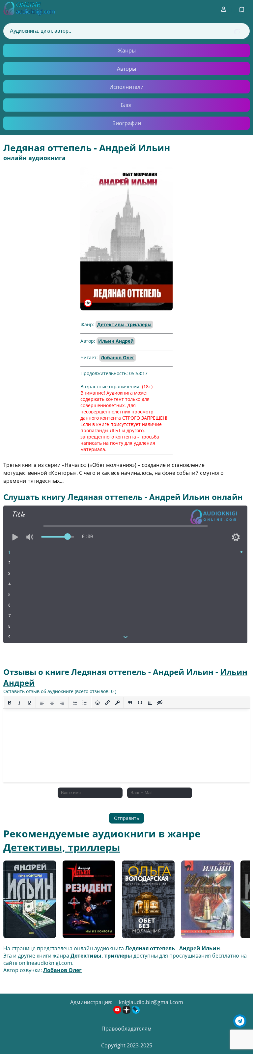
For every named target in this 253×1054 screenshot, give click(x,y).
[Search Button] (237, 31)
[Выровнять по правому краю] (62, 703)
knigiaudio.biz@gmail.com (151, 1002)
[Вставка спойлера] (150, 703)
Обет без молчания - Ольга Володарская (147, 901)
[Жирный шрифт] (9, 703)
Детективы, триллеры (124, 324)
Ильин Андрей (116, 341)
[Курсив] (19, 703)
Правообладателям (126, 1028)
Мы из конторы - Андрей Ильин (85, 901)
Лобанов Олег (117, 357)
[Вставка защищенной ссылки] (117, 703)
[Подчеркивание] (29, 703)
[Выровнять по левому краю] (42, 703)
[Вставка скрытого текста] (160, 703)
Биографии (126, 123)
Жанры (127, 50)
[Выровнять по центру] (52, 703)
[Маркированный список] (75, 703)
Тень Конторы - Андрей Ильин (24, 901)
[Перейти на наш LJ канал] (136, 1011)
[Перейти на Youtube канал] (118, 1011)
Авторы (126, 68)
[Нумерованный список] (85, 703)
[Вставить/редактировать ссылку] (107, 703)
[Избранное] (242, 10)
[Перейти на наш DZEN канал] (127, 1011)
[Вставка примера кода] (140, 703)
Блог (126, 105)
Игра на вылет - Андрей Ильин (202, 901)
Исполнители (126, 86)
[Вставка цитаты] (130, 703)
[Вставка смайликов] (97, 703)
